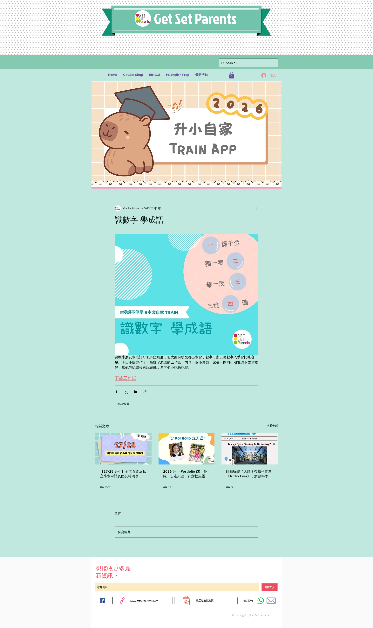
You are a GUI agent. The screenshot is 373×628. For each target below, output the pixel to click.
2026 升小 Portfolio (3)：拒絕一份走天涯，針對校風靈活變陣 (186, 473)
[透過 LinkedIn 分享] (135, 392)
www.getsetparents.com (144, 601)
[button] (231, 75)
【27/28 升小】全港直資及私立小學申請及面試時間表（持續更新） (123, 473)
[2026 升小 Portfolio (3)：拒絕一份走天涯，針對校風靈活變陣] (187, 448)
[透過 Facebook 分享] (116, 392)
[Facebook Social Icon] (102, 600)
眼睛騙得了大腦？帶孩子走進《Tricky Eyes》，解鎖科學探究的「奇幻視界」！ (249, 473)
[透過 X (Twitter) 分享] (126, 392)
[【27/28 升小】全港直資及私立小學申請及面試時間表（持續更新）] (123, 448)
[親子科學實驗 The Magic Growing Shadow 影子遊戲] (249, 448)
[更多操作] (256, 208)
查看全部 (272, 425)
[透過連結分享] (145, 392)
